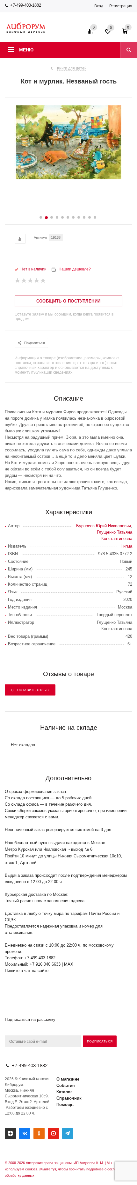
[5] (43, 280)
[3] (30, 280)
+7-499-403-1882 (25, 5)
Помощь (65, 1104)
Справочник (69, 1098)
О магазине (67, 1079)
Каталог (64, 1091)
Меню (26, 49)
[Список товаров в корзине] (128, 33)
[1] (18, 280)
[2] (24, 280)
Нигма (126, 546)
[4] (37, 280)
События (65, 1085)
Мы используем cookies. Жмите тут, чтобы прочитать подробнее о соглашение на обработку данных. (68, 1169)
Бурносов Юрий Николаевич (103, 525)
